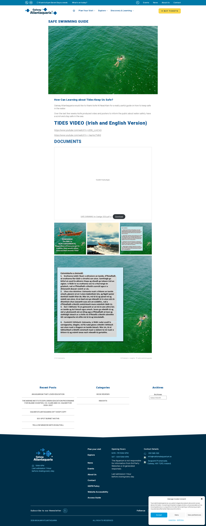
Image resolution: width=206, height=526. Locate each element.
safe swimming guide (145, 358)
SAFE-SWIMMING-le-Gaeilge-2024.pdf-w (96, 216)
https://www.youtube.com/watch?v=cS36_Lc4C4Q (77, 130)
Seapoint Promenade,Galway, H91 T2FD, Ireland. (159, 462)
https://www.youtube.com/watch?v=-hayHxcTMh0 (77, 135)
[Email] (31, 2)
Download (119, 216)
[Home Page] (74, 10)
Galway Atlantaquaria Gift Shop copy (48, 412)
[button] (202, 499)
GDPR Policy (180, 520)
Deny (177, 515)
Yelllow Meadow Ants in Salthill (48, 425)
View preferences (194, 515)
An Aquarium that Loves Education (48, 394)
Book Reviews (103, 394)
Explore (102, 10)
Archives (158, 394)
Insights (132, 358)
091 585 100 (153, 453)
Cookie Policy (172, 520)
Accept (159, 515)
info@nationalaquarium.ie (160, 456)
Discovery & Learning (121, 10)
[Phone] (26, 2)
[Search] (137, 2)
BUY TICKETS (170, 11)
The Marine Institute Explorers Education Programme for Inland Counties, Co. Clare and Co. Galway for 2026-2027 (48, 403)
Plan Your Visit (86, 10)
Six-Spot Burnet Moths (48, 418)
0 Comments (60, 358)
